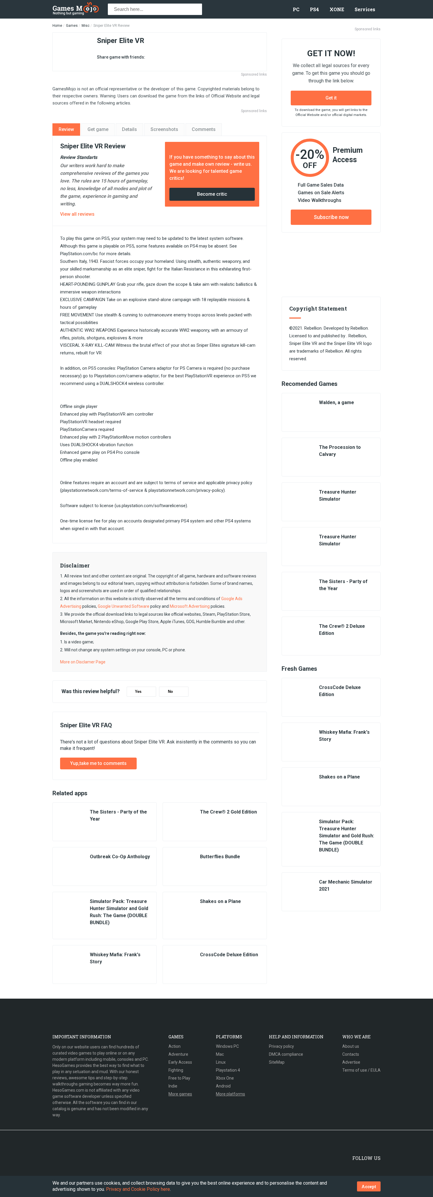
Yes (138, 691)
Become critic (212, 194)
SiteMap (277, 1062)
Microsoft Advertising (190, 606)
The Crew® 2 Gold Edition (228, 812)
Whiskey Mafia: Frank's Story (115, 958)
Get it (331, 98)
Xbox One (225, 1078)
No (170, 691)
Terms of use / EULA (361, 1070)
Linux (221, 1062)
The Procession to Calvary (340, 450)
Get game (97, 129)
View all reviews (77, 214)
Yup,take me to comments (98, 763)
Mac (220, 1054)
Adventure (178, 1054)
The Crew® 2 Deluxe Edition (342, 629)
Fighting (175, 1070)
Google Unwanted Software (123, 606)
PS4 (314, 9)
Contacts (350, 1054)
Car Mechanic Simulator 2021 (345, 885)
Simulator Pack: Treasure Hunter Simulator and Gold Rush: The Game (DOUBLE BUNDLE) (119, 912)
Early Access (180, 1062)
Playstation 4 (228, 1070)
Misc (86, 26)
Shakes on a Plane (220, 901)
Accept (368, 1186)
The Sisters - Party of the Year (118, 815)
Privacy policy (281, 1046)
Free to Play (179, 1078)
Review (66, 129)
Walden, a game (336, 402)
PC (296, 9)
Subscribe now (331, 217)
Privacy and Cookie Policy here (138, 1189)
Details (129, 129)
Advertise (351, 1062)
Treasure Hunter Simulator (337, 495)
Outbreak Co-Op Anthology (120, 856)
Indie (172, 1086)
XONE (337, 9)
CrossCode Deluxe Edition (229, 954)
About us (350, 1046)
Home (57, 26)
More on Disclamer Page (82, 662)
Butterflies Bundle (220, 856)
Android (223, 1086)
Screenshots (164, 129)
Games (72, 26)
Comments (204, 129)
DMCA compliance (286, 1054)
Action (174, 1046)
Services (365, 9)
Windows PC (227, 1046)
